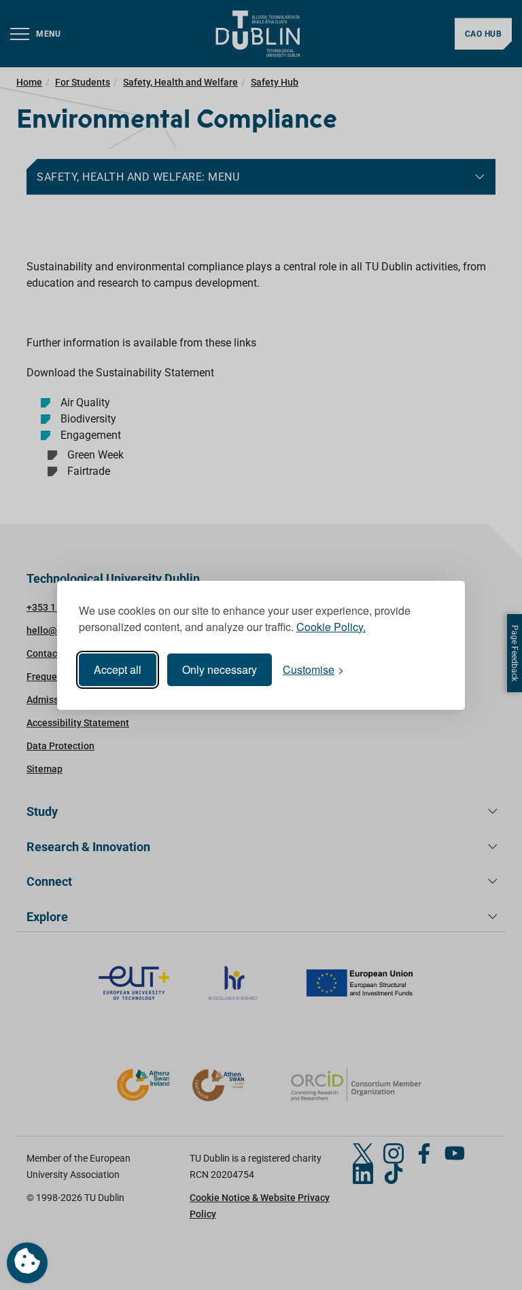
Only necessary (219, 669)
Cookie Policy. (331, 626)
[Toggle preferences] (27, 1262)
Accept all (117, 669)
